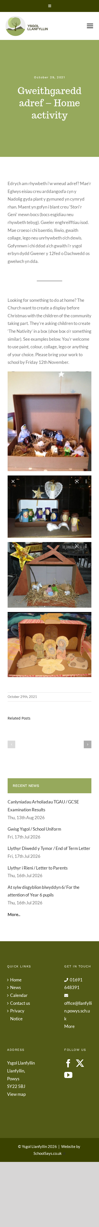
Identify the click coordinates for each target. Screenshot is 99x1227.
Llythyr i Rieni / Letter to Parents (38, 868)
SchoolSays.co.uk (48, 1153)
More (69, 1026)
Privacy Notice (17, 1014)
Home (16, 979)
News (15, 987)
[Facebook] (68, 1063)
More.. (14, 914)
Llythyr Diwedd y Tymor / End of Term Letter (49, 848)
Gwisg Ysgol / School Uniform (34, 829)
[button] (11, 744)
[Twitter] (80, 1063)
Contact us (20, 1003)
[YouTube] (68, 1075)
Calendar (19, 995)
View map (16, 1094)
